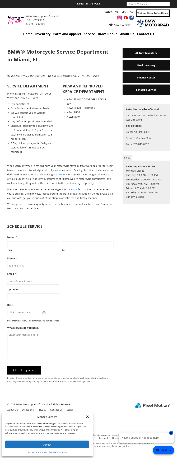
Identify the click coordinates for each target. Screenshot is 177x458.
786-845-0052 (88, 3)
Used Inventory (146, 65)
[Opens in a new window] (119, 18)
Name (12, 237)
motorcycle (74, 189)
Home (27, 34)
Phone (12, 258)
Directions (28, 409)
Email (12, 273)
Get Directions (134, 119)
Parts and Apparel (67, 34)
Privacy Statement (58, 451)
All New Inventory (146, 53)
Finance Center (146, 77)
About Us (127, 34)
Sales (127, 157)
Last (64, 250)
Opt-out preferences (37, 451)
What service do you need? (23, 327)
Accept (47, 444)
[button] (87, 416)
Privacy (42, 409)
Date (10, 305)
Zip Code (12, 289)
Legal (70, 409)
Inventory (42, 34)
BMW (62, 174)
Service (89, 34)
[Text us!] (163, 451)
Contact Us (145, 34)
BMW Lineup (107, 34)
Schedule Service (146, 89)
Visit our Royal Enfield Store (152, 13)
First (9, 250)
